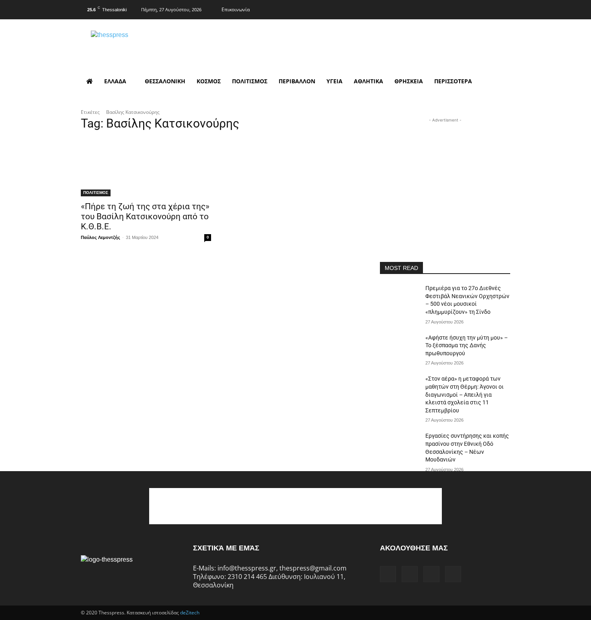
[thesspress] (151, 44)
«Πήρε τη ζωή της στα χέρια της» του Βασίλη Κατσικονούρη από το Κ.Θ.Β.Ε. (145, 216)
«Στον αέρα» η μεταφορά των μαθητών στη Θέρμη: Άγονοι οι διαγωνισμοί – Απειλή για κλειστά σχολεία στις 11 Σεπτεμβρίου (464, 394)
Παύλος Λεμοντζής (100, 237)
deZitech (189, 612)
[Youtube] (503, 8)
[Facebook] (456, 8)
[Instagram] (471, 8)
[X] (488, 8)
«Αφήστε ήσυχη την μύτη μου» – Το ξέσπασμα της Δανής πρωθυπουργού (466, 345)
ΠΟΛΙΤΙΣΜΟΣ (95, 192)
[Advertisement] (445, 174)
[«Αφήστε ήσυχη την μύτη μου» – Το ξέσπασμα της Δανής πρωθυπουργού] (399, 347)
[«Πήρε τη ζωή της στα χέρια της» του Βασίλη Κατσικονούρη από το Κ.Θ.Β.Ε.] (146, 163)
